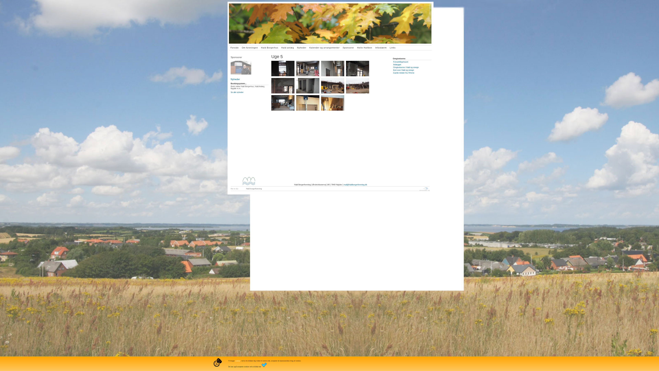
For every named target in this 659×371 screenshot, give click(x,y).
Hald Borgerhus (269, 48)
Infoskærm (381, 48)
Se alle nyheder (237, 92)
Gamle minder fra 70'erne (403, 73)
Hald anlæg (287, 48)
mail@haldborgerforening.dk (355, 185)
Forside (234, 48)
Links (393, 48)
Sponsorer (348, 48)
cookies (237, 361)
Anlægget (397, 65)
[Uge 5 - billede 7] (332, 85)
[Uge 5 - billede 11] (332, 103)
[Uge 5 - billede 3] (332, 68)
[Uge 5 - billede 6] (307, 85)
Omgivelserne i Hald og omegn (406, 67)
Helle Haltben (364, 48)
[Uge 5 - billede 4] (357, 68)
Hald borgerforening (254, 189)
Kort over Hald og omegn (403, 70)
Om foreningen (250, 48)
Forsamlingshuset (400, 62)
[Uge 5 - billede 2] (307, 68)
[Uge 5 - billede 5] (282, 85)
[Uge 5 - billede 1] (282, 68)
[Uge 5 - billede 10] (307, 103)
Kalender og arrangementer (324, 48)
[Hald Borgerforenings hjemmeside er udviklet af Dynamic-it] (425, 189)
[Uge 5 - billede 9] (282, 103)
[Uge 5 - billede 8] (357, 85)
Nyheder (301, 48)
